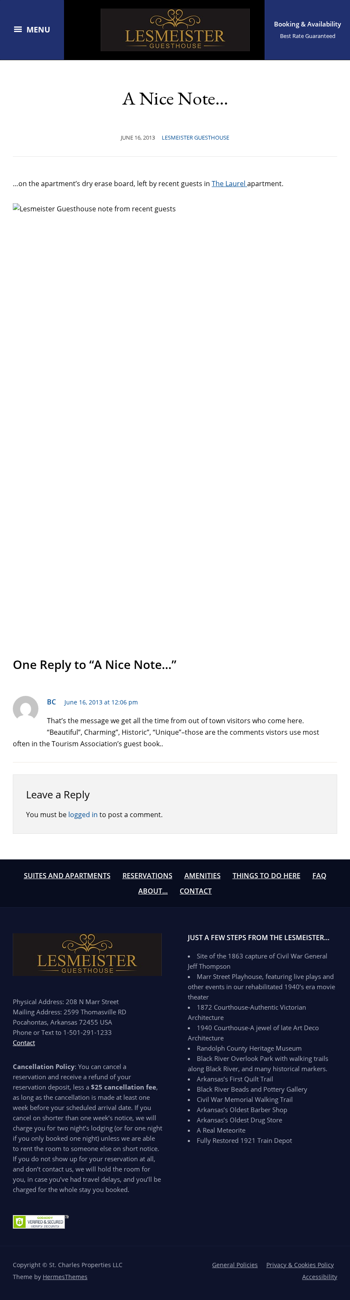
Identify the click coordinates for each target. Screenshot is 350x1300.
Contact (196, 891)
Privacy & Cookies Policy (300, 1265)
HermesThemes (65, 1277)
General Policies (235, 1265)
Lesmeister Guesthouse (195, 137)
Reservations (147, 875)
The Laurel (229, 183)
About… (153, 891)
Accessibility (319, 1277)
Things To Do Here (266, 875)
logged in (83, 814)
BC (51, 702)
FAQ (319, 875)
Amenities (202, 875)
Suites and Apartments (67, 875)
